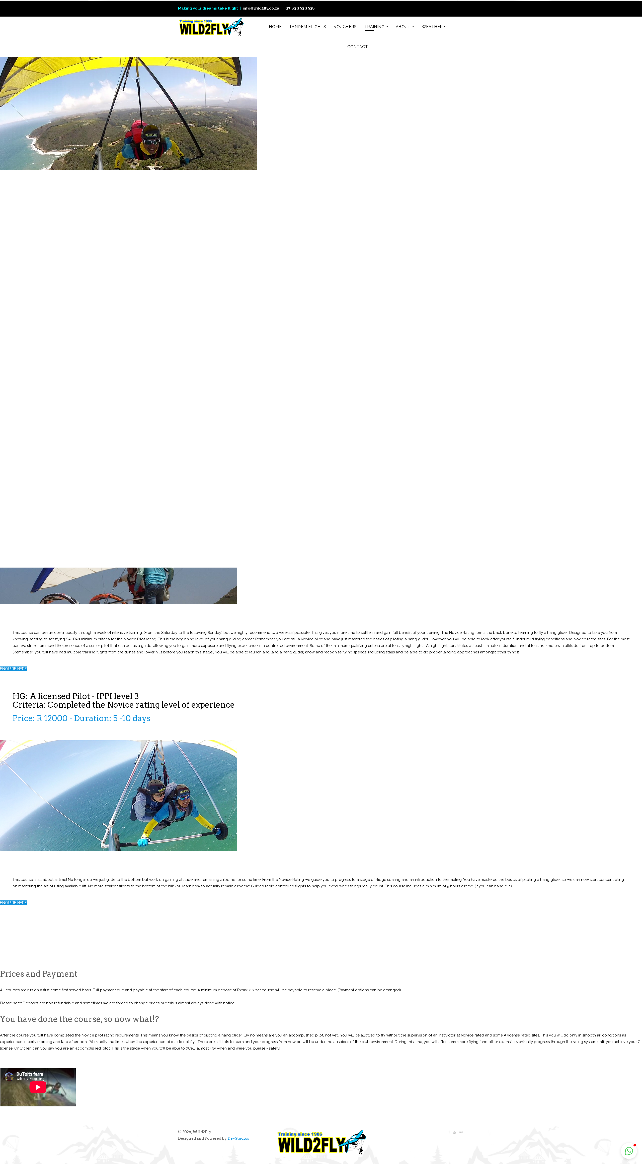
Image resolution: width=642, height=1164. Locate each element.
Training (374, 26)
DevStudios (238, 1138)
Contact (357, 46)
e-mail (241, 258)
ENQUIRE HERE (13, 668)
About (403, 26)
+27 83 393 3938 (299, 8)
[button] (629, 1151)
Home (275, 26)
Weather (432, 26)
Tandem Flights (307, 26)
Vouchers (345, 26)
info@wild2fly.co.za (261, 8)
